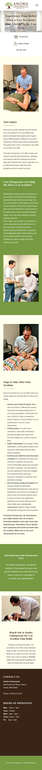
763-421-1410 (21, 50)
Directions (23, 44)
